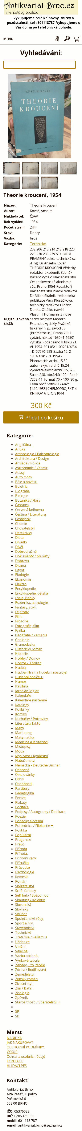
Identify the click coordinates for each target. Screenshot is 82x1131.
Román (20, 881)
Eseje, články (25, 598)
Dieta (19, 537)
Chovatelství (24, 528)
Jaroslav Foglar (27, 691)
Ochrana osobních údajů (26, 1056)
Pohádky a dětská (29, 821)
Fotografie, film (27, 625)
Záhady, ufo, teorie (30, 965)
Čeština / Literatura (30, 514)
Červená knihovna (29, 509)
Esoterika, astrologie (31, 602)
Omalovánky (25, 774)
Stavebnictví (24, 927)
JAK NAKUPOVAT (20, 1042)
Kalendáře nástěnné (31, 700)
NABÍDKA (14, 1038)
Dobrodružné (26, 551)
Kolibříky (22, 709)
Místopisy (22, 746)
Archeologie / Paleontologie (37, 454)
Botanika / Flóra (27, 500)
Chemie (21, 523)
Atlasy (20, 472)
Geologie (22, 639)
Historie (21, 653)
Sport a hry (24, 923)
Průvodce (22, 867)
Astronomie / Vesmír (31, 467)
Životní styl (23, 983)
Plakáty (21, 802)
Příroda (21, 849)
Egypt (19, 570)
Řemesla (21, 876)
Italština (21, 686)
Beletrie (21, 486)
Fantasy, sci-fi (25, 607)
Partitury (22, 788)
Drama (20, 565)
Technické (38, 243)
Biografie (22, 491)
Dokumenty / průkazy (32, 556)
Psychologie (24, 872)
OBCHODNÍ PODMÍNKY (25, 1047)
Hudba (20, 667)
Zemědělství (24, 974)
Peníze (20, 797)
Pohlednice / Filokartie (32, 825)
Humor (20, 681)
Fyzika (20, 630)
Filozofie (21, 621)
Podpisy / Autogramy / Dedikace (40, 811)
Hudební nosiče (27, 677)
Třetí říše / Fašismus (31, 937)
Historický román (28, 649)
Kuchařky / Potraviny (31, 718)
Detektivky (23, 533)
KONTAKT (15, 1061)
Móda (19, 751)
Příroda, (21, 853)
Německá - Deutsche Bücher (37, 765)
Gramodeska (25, 644)
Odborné (22, 770)
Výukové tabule (27, 960)
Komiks (21, 714)
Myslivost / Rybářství (31, 756)
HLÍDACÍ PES (17, 1065)
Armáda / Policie (27, 463)
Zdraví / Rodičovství (30, 969)
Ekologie (22, 574)
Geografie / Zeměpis (31, 635)
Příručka (22, 862)
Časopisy (22, 505)
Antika (20, 449)
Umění (20, 946)
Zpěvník (21, 997)
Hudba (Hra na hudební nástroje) (41, 672)
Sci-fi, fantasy (25, 890)
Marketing (23, 732)
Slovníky (21, 909)
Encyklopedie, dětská (31, 593)
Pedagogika (24, 793)
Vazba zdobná (26, 955)
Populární (23, 835)
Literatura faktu (27, 723)
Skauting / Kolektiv (30, 900)
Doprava (22, 560)
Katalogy (22, 704)
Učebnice (22, 941)
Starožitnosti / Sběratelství (36, 1002)
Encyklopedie (25, 588)
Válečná (21, 951)
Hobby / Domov (27, 658)
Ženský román (26, 979)
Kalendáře (23, 695)
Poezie (20, 816)
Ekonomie (23, 579)
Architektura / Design (32, 458)
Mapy (19, 728)
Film (18, 616)
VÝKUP (12, 1051)
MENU (8, 39)
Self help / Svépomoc (31, 895)
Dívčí (19, 546)
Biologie (21, 495)
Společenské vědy (29, 918)
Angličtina (23, 444)
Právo (19, 844)
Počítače (22, 807)
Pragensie (23, 839)
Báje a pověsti (26, 481)
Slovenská (23, 904)
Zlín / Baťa (23, 988)
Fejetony (22, 612)
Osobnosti (23, 783)
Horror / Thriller (28, 663)
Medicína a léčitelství (31, 742)
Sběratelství (24, 886)
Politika (21, 830)
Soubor (21, 914)
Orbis (19, 779)
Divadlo (21, 542)
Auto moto (23, 477)
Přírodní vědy (25, 858)
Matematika (24, 737)
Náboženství (25, 760)
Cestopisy (22, 519)
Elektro (20, 584)
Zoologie (22, 993)
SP (17, 1011)
